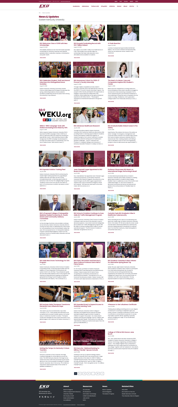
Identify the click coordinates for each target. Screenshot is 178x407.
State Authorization (68, 398)
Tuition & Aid (95, 6)
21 (97, 373)
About (125, 6)
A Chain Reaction (114, 43)
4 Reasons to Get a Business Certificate (122, 304)
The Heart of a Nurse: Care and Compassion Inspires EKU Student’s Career (120, 82)
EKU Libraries (86, 389)
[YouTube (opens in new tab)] (51, 397)
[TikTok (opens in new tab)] (54, 397)
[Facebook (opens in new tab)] (40, 397)
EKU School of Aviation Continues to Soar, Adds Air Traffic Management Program (89, 214)
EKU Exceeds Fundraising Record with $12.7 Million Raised (87, 44)
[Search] (137, 6)
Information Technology (89, 394)
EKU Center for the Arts (128, 392)
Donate (126, 1)
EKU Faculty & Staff (68, 396)
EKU (39, 12)
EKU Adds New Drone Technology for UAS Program (54, 261)
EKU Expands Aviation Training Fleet (52, 169)
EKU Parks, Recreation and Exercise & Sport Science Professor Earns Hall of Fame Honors (87, 262)
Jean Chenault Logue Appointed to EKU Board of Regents (88, 170)
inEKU (136, 1)
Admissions (85, 6)
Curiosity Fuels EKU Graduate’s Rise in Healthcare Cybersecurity (121, 214)
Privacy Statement (81, 404)
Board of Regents (68, 389)
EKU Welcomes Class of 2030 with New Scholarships (53, 44)
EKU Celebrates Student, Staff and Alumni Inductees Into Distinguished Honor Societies (55, 82)
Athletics (112, 6)
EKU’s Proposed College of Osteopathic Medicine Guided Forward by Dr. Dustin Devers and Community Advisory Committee (54, 215)
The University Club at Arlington (130, 396)
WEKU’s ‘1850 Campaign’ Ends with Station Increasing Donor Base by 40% (53, 127)
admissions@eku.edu (65, 1)
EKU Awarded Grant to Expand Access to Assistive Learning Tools (88, 305)
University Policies (68, 394)
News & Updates (106, 389)
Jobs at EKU (86, 398)
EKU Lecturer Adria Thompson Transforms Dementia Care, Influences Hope (55, 305)
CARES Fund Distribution (89, 396)
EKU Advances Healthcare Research (87, 126)
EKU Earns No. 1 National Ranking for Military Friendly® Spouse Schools (86, 349)
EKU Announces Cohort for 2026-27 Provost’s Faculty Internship (86, 81)
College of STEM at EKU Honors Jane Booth (121, 333)
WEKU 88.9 (125, 389)
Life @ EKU (104, 6)
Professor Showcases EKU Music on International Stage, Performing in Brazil (122, 170)
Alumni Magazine (107, 392)
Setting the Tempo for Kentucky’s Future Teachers (54, 349)
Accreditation (67, 400)
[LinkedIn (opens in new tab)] (48, 397)
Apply (116, 1)
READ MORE (43, 58)
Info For (131, 6)
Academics (76, 6)
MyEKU (131, 1)
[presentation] (55, 33)
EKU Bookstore (87, 392)
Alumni (119, 6)
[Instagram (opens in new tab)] (45, 397)
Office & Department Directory (72, 392)
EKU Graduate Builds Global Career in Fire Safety (123, 127)
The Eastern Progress (108, 394)
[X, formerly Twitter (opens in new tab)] (42, 397)
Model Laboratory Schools (129, 394)
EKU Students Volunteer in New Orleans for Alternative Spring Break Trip (122, 261)
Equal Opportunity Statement (69, 404)
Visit (121, 1)
